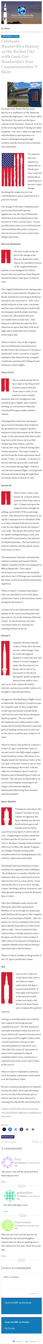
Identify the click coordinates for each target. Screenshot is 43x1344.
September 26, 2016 (10, 36)
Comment (33, 1293)
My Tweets (10, 1328)
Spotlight (8, 1137)
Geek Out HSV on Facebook (18, 1302)
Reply (21, 1186)
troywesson (22, 1222)
